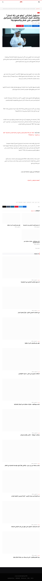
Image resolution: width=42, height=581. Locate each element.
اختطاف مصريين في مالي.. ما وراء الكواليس (29, 373)
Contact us (32, 578)
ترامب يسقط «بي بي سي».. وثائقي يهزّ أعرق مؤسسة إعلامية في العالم (22, 465)
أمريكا (38, 202)
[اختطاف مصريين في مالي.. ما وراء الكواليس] (21, 359)
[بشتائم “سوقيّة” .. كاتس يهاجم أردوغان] (21, 420)
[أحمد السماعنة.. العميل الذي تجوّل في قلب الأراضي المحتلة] (21, 512)
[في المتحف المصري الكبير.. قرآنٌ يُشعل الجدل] (21, 298)
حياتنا (39, 310)
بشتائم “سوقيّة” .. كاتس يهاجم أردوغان (30, 435)
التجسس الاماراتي (29, 202)
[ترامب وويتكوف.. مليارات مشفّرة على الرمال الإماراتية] (31, 234)
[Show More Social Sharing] (15, 26)
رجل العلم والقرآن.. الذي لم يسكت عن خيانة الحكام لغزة (26, 557)
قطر (16, 202)
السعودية (25, 202)
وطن (39, 23)
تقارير (39, 371)
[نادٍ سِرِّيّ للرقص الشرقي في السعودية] (31, 218)
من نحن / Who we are (23, 578)
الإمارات (33, 202)
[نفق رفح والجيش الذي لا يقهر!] (11, 218)
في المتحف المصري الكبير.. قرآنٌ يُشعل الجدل (29, 312)
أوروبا (35, 202)
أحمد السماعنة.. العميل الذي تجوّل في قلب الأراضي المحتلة (25, 526)
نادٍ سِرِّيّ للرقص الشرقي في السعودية (31, 225)
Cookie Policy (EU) (18, 578)
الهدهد (31, 8)
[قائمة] (39, 2)
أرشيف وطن (33, 8)
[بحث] (3, 2)
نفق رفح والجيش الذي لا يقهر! (13, 225)
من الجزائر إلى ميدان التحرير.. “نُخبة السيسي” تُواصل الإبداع (25, 496)
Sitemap (28, 578)
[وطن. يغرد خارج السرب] (21, 2)
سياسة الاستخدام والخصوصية (11, 578)
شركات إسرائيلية (20, 202)
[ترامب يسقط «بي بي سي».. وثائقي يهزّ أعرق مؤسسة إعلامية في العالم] (21, 451)
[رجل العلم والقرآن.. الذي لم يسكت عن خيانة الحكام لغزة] (21, 542)
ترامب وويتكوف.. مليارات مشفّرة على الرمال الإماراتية (32, 242)
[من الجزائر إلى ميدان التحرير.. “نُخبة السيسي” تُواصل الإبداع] (21, 481)
